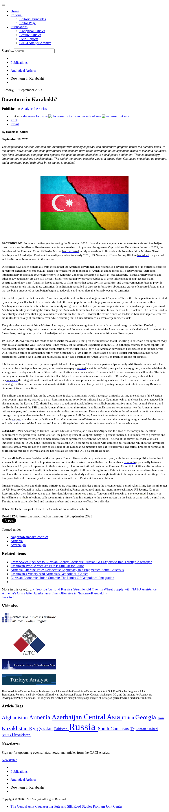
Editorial (16, 15)
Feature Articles (30, 35)
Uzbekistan (21, 735)
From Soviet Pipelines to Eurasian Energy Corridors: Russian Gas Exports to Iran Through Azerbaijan (81, 562)
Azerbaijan (18, 545)
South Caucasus (114, 728)
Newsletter (9, 760)
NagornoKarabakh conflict (29, 537)
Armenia (17, 541)
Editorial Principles (32, 19)
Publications (19, 27)
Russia (83, 726)
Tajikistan (138, 729)
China (128, 717)
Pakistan (61, 729)
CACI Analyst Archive (35, 43)
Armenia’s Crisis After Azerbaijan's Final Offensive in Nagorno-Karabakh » (54, 593)
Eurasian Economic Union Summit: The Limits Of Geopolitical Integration (62, 578)
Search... (8, 51)
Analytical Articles (32, 31)
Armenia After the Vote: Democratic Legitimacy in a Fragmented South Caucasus (67, 570)
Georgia (146, 717)
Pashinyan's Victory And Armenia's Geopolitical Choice (49, 574)
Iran (161, 718)
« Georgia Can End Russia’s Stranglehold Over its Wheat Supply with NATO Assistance (94, 589)
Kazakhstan (15, 728)
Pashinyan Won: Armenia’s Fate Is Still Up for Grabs (47, 566)
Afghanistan (15, 717)
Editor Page (27, 23)
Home (15, 11)
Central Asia (103, 717)
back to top (9, 597)
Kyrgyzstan (41, 728)
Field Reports (28, 39)
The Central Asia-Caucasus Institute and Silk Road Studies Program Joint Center (66, 806)
